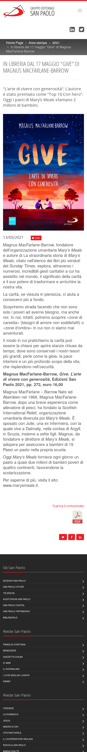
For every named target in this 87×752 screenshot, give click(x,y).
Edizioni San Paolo (14, 580)
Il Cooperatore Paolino (18, 738)
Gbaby (7, 681)
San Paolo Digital (14, 605)
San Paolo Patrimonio (16, 611)
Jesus (6, 720)
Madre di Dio (10, 726)
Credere (8, 708)
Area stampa (38, 42)
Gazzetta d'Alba (13, 656)
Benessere (9, 650)
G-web (7, 662)
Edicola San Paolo (14, 745)
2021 (56, 42)
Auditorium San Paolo (16, 599)
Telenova (9, 593)
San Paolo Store (13, 586)
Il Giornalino (11, 668)
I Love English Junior (16, 675)
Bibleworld (10, 617)
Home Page (14, 42)
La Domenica (10, 714)
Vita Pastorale (12, 732)
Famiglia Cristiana (14, 644)
